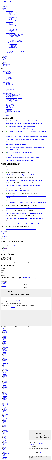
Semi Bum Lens (9, 22)
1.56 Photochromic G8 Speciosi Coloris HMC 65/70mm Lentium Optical (26, 202)
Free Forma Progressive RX (15, 35)
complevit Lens (9, 11)
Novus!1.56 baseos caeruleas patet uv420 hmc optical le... (22, 129)
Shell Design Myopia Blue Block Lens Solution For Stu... (21, 155)
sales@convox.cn (15, 245)
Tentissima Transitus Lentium (7, 278)
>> (5, 231)
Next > (3, 231)
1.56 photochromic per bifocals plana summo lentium (21, 175)
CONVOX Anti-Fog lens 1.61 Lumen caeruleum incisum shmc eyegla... (25, 149)
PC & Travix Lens (13, 14)
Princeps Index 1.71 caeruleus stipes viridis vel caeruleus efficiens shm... (25, 134)
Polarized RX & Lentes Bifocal (15, 40)
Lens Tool (11, 55)
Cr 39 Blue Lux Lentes (38, 278)
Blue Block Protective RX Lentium (16, 34)
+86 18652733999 (7, 1)
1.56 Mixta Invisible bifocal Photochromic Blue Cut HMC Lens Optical (25, 208)
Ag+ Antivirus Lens (13, 44)
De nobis (5, 56)
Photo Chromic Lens (13, 15)
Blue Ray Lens (29, 278)
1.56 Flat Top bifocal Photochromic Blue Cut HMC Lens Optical (24, 223)
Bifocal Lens (11, 13)
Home (4, 8)
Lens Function (9, 42)
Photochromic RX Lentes (14, 39)
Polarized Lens (12, 48)
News (4, 58)
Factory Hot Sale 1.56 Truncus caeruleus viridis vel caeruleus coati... (25, 139)
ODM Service (9, 52)
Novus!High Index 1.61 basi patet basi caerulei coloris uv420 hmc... (24, 123)
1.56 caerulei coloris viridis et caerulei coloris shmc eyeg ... (22, 160)
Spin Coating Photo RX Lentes (15, 41)
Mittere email (3, 282)
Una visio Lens (12, 18)
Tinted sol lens (12, 50)
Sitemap (29, 277)
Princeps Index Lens (13, 20)
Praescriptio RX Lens (10, 33)
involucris (11, 53)
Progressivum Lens (13, 17)
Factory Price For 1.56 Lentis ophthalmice (17, 190)
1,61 (7, 169)
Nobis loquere (6, 59)
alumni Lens (11, 19)
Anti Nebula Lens (12, 45)
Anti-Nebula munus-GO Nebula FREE (17, 144)
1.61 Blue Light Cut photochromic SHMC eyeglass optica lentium (24, 213)
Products (5, 9)
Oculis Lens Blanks (13, 280)
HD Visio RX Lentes (13, 36)
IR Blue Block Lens (13, 47)
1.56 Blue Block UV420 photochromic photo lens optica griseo (23, 185)
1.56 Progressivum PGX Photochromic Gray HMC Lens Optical (24, 180)
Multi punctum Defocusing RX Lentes (17, 37)
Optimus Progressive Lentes (20, 278)
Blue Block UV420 (13, 12)
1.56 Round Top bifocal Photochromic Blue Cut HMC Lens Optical (24, 218)
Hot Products (24, 277)
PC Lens (10, 28)
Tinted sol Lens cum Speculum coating (17, 51)
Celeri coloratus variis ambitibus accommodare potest (21, 229)
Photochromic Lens (13, 29)
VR (4, 57)
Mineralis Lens (12, 26)
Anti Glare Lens (12, 46)
